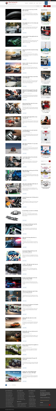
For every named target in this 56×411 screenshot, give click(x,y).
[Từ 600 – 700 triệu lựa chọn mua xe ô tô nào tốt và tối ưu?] (13, 269)
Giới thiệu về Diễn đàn (32, 399)
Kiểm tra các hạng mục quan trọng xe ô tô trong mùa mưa (29, 292)
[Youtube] (50, 0)
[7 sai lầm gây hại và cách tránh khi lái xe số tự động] (13, 135)
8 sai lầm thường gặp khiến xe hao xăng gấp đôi (29, 117)
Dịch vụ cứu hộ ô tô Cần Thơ (22, 406)
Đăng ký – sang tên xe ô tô (22, 404)
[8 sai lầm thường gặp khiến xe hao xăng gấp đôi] (13, 121)
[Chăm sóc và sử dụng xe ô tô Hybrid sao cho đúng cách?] (13, 309)
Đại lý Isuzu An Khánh (21, 392)
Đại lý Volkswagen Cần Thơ (10, 406)
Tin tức (29, 226)
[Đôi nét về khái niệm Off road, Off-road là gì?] (13, 363)
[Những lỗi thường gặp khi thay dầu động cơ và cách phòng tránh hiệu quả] (13, 94)
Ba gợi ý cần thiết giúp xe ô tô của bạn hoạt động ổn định (29, 278)
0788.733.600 (45, 128)
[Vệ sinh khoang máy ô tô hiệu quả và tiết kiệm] (13, 202)
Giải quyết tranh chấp (32, 403)
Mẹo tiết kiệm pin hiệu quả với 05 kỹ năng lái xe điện (30, 171)
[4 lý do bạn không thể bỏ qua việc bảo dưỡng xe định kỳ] (13, 255)
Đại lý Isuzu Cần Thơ (9, 396)
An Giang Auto (31, 392)
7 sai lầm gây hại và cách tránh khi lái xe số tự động (29, 131)
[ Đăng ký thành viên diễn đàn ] (44, 400)
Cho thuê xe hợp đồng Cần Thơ (22, 403)
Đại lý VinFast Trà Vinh (21, 396)
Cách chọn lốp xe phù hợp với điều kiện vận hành (29, 10)
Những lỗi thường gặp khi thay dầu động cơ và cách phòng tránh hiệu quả (29, 91)
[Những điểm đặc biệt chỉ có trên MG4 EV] (13, 322)
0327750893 (47, 112)
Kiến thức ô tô (30, 25)
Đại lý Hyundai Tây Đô (9, 395)
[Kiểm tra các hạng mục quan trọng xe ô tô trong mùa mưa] (13, 296)
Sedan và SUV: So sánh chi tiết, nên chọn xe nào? (30, 64)
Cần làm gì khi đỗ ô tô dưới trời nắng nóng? (30, 50)
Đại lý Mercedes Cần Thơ (9, 400)
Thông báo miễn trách (32, 400)
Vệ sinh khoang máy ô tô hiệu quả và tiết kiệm (30, 198)
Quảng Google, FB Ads (32, 406)
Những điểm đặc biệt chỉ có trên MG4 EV (29, 318)
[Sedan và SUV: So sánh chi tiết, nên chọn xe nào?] (13, 68)
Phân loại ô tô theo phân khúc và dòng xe (29, 238)
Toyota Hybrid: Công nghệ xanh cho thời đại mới (30, 37)
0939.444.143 (48, 142)
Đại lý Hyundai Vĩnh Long (21, 399)
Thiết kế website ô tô (32, 404)
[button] (46, 172)
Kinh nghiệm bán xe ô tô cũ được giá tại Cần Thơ (30, 23)
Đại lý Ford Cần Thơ (9, 392)
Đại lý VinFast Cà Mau (21, 395)
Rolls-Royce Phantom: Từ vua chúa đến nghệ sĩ (30, 144)
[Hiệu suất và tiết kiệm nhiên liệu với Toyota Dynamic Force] (13, 188)
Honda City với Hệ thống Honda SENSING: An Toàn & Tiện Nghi (29, 372)
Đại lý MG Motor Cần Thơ (10, 399)
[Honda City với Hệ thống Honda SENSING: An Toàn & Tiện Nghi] (13, 376)
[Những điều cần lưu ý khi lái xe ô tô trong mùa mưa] (13, 336)
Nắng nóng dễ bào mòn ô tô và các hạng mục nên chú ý (29, 104)
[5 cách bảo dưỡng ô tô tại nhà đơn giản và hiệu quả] (13, 161)
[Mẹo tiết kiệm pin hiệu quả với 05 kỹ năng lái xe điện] (13, 175)
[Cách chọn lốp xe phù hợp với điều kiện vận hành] (13, 14)
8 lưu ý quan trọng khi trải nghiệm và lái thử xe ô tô (30, 345)
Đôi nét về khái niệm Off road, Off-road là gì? (29, 359)
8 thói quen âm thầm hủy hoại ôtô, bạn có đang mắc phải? (29, 225)
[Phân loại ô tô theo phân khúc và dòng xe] (13, 242)
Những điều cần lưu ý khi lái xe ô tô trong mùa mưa (29, 332)
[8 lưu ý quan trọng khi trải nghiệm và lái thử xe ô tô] (13, 349)
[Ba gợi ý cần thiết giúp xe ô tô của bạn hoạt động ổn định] (13, 282)
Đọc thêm (24, 19)
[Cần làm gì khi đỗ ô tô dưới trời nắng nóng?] (13, 54)
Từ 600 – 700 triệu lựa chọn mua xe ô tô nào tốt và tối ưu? (30, 265)
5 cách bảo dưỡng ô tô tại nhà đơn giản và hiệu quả (29, 157)
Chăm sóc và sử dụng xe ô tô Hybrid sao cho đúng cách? (30, 305)
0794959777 (48, 97)
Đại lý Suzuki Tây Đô (9, 403)
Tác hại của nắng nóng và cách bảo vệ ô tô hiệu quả (30, 77)
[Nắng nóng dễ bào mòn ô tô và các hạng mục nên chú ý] (13, 108)
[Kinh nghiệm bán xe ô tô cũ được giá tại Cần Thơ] (13, 27)
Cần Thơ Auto (12, 2)
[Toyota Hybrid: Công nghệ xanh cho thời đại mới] (13, 41)
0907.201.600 (45, 68)
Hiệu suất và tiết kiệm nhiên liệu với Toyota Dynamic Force (30, 184)
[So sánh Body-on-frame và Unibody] (13, 215)
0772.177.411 (47, 157)
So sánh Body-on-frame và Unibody (30, 210)
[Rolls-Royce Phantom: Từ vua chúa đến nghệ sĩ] (13, 148)
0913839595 (47, 53)
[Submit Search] (45, 6)
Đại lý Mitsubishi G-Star (9, 402)
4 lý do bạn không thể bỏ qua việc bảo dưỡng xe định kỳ (29, 251)
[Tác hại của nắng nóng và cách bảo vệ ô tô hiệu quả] (13, 81)
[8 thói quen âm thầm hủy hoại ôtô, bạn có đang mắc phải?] (13, 229)
